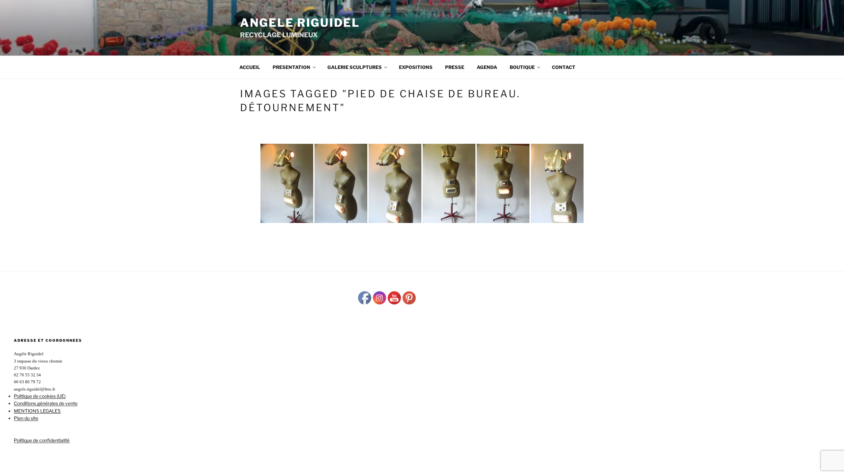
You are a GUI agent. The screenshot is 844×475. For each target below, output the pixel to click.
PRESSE (454, 67)
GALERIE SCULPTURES (354, 67)
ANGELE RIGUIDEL (300, 22)
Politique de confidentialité (42, 440)
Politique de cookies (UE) (40, 396)
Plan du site (26, 418)
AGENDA (487, 67)
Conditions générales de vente (45, 403)
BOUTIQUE (522, 67)
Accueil (249, 67)
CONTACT (563, 67)
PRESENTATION (291, 67)
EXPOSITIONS (416, 67)
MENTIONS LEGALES (37, 411)
